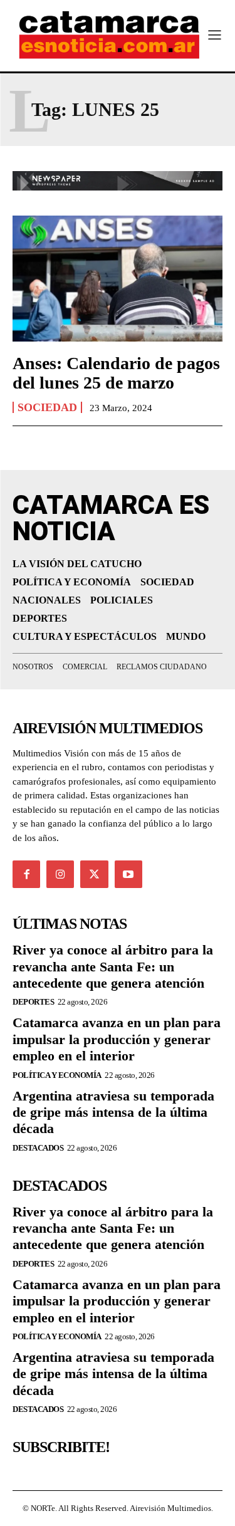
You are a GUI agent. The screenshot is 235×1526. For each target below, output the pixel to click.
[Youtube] (128, 874)
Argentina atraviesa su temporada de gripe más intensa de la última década (113, 1112)
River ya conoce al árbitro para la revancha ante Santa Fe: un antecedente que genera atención (113, 966)
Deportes (33, 1001)
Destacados (38, 1147)
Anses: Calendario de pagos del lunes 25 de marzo (116, 372)
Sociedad (47, 407)
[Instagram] (60, 874)
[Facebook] (26, 874)
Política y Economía (57, 1075)
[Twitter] (94, 874)
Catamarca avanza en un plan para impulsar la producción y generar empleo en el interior (117, 1039)
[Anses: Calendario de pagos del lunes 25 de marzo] (117, 279)
